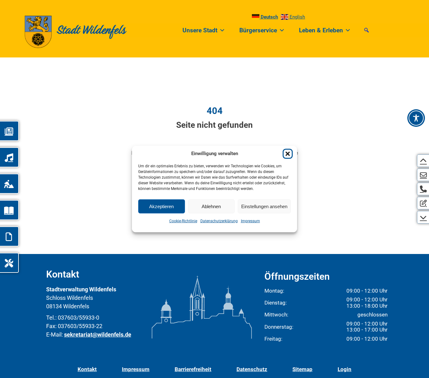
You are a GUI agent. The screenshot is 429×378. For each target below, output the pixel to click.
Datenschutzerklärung (219, 221)
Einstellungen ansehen (264, 206)
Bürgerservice (258, 30)
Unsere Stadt (199, 30)
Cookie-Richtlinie (183, 221)
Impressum (250, 221)
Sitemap (302, 369)
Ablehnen (211, 206)
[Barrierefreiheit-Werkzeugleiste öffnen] (416, 118)
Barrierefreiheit (193, 369)
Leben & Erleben (321, 30)
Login (344, 369)
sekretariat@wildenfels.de (97, 334)
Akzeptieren (161, 206)
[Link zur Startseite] (63, 30)
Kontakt (87, 369)
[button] (288, 154)
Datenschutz (251, 369)
